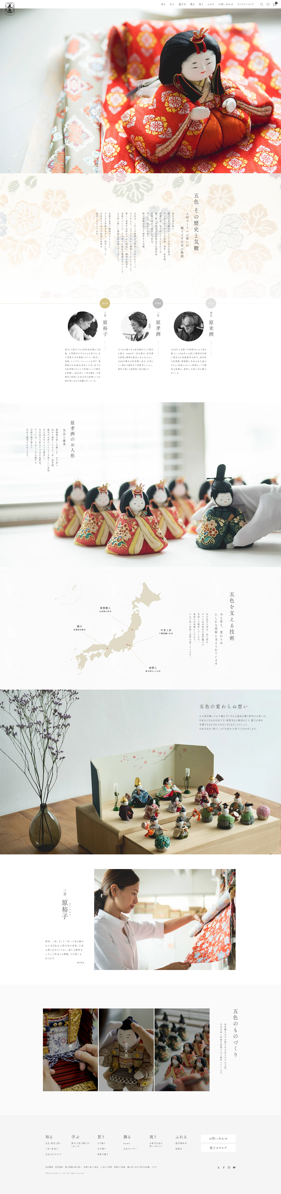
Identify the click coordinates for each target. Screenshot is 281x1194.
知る (163, 4)
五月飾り (101, 1149)
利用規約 (59, 1167)
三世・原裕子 (51, 1149)
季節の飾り (102, 1154)
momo (126, 1143)
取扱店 (178, 1149)
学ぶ (172, 4)
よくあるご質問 (106, 1167)
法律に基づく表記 (91, 1167)
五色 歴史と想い (53, 1143)
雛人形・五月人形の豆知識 (138, 1167)
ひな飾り (101, 1143)
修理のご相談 (119, 1167)
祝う (201, 4)
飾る (192, 4)
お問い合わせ (226, 4)
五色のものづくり (53, 1154)
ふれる (210, 4)
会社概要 (49, 1167)
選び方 (182, 4)
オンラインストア (245, 4)
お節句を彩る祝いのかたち (155, 1144)
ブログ (154, 1167)
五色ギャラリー (130, 1149)
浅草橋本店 (181, 1143)
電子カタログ (218, 1147)
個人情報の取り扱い (73, 1167)
